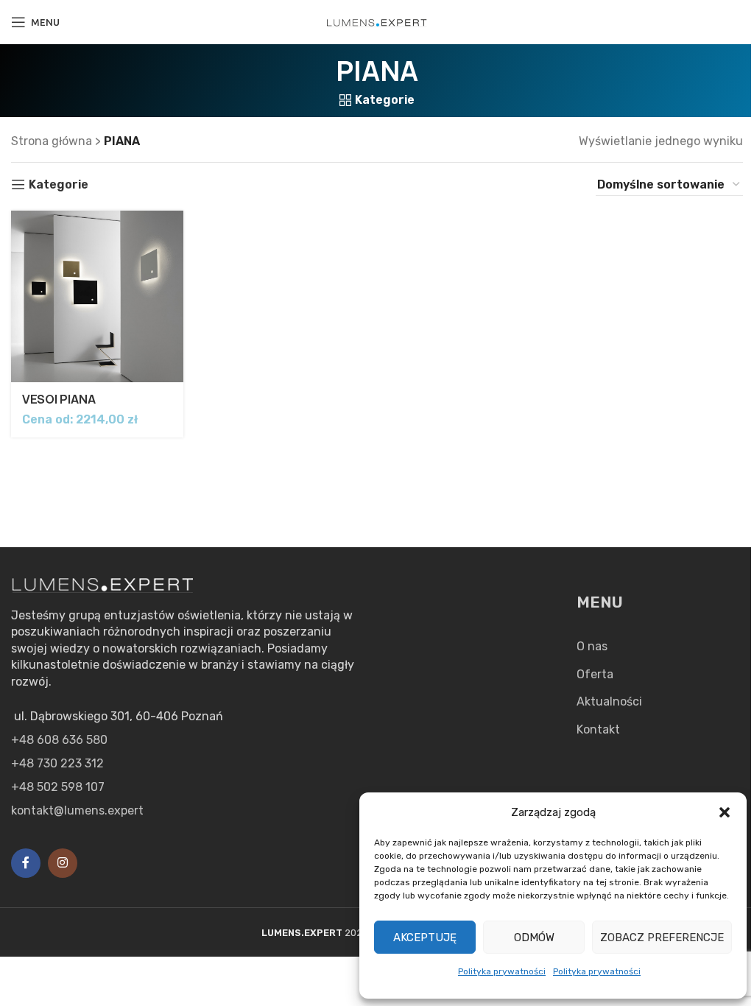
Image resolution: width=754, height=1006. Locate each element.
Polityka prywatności (502, 971)
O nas (592, 646)
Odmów (534, 937)
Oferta (595, 674)
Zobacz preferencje (662, 937)
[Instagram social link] (62, 863)
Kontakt (598, 729)
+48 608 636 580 (59, 740)
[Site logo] (377, 22)
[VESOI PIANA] (97, 297)
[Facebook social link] (25, 863)
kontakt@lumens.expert (77, 810)
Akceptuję (425, 937)
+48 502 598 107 (58, 787)
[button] (724, 812)
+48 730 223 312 (57, 763)
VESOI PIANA (59, 399)
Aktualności (609, 701)
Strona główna (51, 141)
